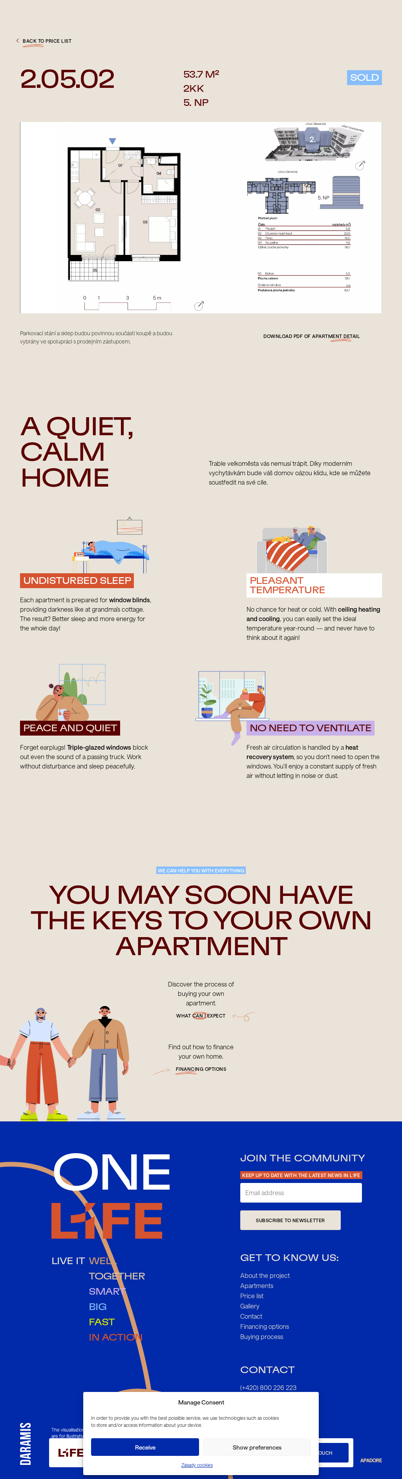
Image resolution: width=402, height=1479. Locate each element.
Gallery (249, 1306)
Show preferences (257, 1447)
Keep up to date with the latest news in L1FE (301, 1175)
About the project (265, 1275)
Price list (251, 1295)
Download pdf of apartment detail (312, 336)
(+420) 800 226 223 (268, 1387)
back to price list (47, 41)
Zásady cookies (197, 1465)
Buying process (261, 1336)
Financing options (264, 1326)
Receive (145, 1447)
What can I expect (201, 1015)
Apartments (256, 1285)
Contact (251, 1316)
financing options (201, 1069)
